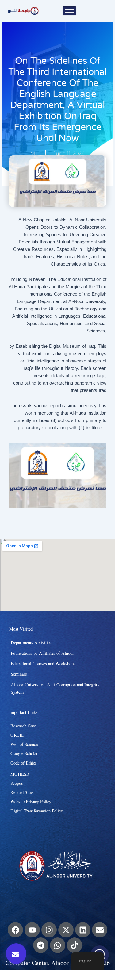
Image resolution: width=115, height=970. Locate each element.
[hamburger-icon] (69, 10)
